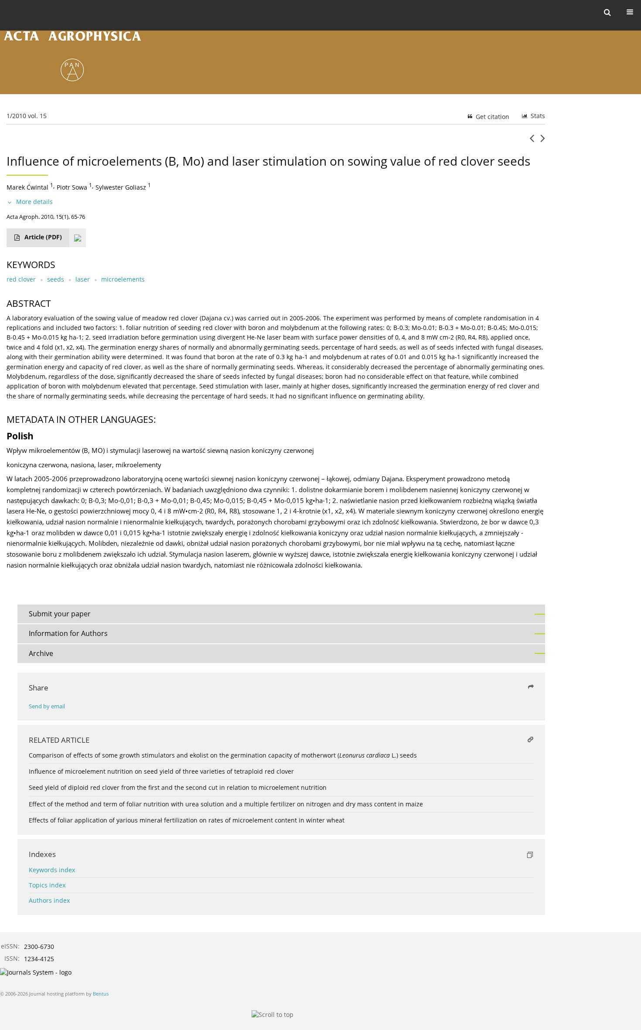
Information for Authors (68, 633)
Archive (41, 653)
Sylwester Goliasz (120, 187)
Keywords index (52, 870)
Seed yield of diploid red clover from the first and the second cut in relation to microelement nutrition (178, 787)
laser (82, 279)
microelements (123, 279)
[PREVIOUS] (531, 142)
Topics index (47, 885)
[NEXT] (542, 142)
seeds (55, 279)
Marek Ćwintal (27, 187)
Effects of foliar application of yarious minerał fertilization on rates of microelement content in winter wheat (186, 820)
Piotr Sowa (72, 187)
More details (34, 201)
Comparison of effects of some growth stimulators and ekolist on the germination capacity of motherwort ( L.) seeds (223, 755)
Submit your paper (60, 614)
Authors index (49, 900)
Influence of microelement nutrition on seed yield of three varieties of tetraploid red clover (161, 771)
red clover (21, 279)
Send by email (47, 706)
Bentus (101, 993)
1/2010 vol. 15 (27, 116)
